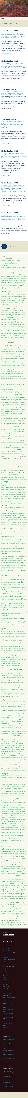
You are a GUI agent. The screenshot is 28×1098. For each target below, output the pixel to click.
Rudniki (8, 712)
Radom (9, 694)
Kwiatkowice (19, 520)
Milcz (14, 565)
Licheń (10, 531)
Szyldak (11, 799)
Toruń (8, 813)
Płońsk (3, 693)
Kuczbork (5, 517)
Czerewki (12, 340)
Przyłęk (13, 686)
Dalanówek (12, 348)
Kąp (18, 522)
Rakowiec (2, 701)
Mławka (7, 589)
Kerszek (16, 468)
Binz (5, 284)
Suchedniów (6, 779)
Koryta (21, 487)
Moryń (2, 579)
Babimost (17, 263)
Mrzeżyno (10, 584)
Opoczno (10, 633)
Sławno (19, 802)
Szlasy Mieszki (9, 795)
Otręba (20, 642)
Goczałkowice (20, 389)
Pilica (21, 656)
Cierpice (19, 333)
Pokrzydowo (15, 667)
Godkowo (24, 389)
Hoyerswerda (11, 424)
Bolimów (3, 288)
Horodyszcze (7, 424)
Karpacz (23, 463)
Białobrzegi (14, 278)
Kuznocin (2, 520)
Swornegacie (11, 784)
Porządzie (6, 673)
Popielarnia (9, 672)
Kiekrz (23, 468)
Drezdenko (10, 356)
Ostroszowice (3, 638)
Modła (9, 576)
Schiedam (7, 727)
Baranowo (19, 269)
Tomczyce (17, 811)
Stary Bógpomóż (11, 767)
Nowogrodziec (19, 621)
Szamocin (12, 786)
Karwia (5, 464)
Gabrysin (17, 378)
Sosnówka (19, 751)
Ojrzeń (3, 629)
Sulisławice (15, 781)
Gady (20, 378)
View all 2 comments (7, 237)
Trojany (24, 813)
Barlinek (12, 270)
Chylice (13, 328)
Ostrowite (16, 638)
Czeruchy (11, 343)
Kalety (18, 454)
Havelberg (10, 420)
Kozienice (3, 496)
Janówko (12, 438)
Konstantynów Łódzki (21, 485)
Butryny (8, 309)
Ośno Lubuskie (6, 646)
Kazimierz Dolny (7, 467)
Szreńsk (3, 796)
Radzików (17, 698)
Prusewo (14, 679)
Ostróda (12, 156)
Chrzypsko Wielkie (14, 326)
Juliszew (5, 451)
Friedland (11, 376)
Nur (16, 625)
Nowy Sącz (16, 622)
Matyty (25, 556)
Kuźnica (8, 520)
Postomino (13, 673)
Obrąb (5, 626)
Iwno (12, 426)
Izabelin (16, 427)
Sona (19, 749)
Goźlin (5, 399)
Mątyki (22, 587)
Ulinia (13, 825)
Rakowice (23, 700)
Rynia (6, 717)
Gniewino (19, 388)
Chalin (19, 314)
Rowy (14, 708)
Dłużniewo (20, 371)
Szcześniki (16, 789)
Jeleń (13, 445)
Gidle (2, 384)
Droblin (14, 356)
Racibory (8, 693)
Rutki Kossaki (14, 713)
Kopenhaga (7, 487)
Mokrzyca (10, 577)
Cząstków (3, 348)
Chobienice (20, 317)
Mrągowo (14, 584)
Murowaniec (7, 585)
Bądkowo (16, 310)
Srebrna (18, 753)
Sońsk (11, 753)
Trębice (18, 819)
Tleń (20, 809)
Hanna (25, 418)
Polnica (9, 669)
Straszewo (6, 771)
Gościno (2, 399)
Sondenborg (22, 749)
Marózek (16, 556)
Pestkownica (17, 652)
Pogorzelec (20, 665)
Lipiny (16, 533)
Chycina (10, 328)
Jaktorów (14, 433)
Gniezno (13, 389)
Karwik (11, 464)
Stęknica (17, 777)
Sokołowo (24, 747)
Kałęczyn (10, 468)
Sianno (19, 731)
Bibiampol (16, 280)
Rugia (16, 712)
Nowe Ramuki (13, 618)
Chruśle (6, 326)
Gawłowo (5, 382)
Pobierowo (18, 661)
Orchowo (21, 633)
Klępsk (20, 477)
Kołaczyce (7, 498)
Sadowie (9, 721)
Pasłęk (2, 37)
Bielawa (6, 282)
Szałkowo (3, 788)
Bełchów (12, 276)
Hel (16, 420)
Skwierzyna (22, 741)
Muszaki (16, 585)
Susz (17, 782)
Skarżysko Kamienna (5, 739)
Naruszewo (20, 594)
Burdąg (18, 306)
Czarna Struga (6, 337)
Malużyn (3, 551)
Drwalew (9, 358)
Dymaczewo (10, 359)
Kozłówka (23, 496)
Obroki (24, 625)
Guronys (8, 407)
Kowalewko (20, 492)
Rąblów (16, 719)
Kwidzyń (3, 522)
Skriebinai (24, 739)
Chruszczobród (21, 324)
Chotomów (19, 322)
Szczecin (11, 788)
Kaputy (10, 461)
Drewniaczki (3, 356)
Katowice (14, 464)
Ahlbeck (17, 258)
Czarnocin (18, 337)
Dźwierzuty (24, 371)
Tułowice (4, 823)
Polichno (2, 669)
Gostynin (3, 394)
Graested (2, 400)
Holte (9, 423)
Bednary (20, 274)
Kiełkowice (18, 470)
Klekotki (10, 474)
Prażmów (17, 677)
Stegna (12, 768)
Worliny (14, 37)
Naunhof (11, 599)
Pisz (5, 659)
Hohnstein (3, 423)
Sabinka (2, 721)
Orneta (2, 634)
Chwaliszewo (6, 328)
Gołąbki (18, 397)
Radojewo (6, 694)
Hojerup (6, 423)
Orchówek (24, 633)
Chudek (23, 326)
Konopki (3, 485)
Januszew (16, 436)
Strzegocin (5, 774)
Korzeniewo (6, 489)
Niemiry (22, 607)
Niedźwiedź (18, 605)
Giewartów (3, 386)
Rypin (9, 717)
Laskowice (23, 524)
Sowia (22, 751)
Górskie (21, 411)
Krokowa (20, 503)
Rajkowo (11, 700)
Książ (5, 515)
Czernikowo (3, 342)
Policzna (6, 669)
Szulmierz (15, 796)
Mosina (18, 579)
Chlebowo (3, 317)
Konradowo (11, 485)
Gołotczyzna (8, 397)
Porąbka (9, 673)
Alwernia (14, 260)
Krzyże (20, 511)
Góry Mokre (7, 413)
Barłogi (2, 274)
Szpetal (16, 795)
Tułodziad (22, 821)
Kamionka (19, 458)
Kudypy (10, 124)
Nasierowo (18, 596)
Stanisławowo (4, 755)
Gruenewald (12, 404)
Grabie (11, 399)
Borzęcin (11, 294)
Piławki (19, 659)
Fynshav (14, 378)
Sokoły (2, 749)
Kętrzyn (9, 524)
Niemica (19, 607)
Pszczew (24, 686)
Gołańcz (23, 394)
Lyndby (17, 548)
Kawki (20, 464)
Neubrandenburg (4, 601)
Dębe (8, 370)
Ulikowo (10, 825)
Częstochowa (8, 348)
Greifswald (6, 400)
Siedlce (2, 733)
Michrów (2, 562)
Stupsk (14, 777)
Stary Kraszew (16, 767)
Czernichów (25, 340)
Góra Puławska (21, 409)
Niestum (20, 610)
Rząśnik (8, 719)
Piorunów (6, 657)
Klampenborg (16, 472)
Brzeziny (9, 302)
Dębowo (2, 371)
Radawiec (22, 693)
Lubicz (14, 543)
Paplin (9, 648)
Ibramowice (24, 424)
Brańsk (14, 296)
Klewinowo (23, 474)
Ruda (19, 710)
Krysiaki (9, 509)
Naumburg (8, 599)
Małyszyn (3, 560)
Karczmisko (19, 461)
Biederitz (24, 280)
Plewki (25, 659)
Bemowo (23, 274)
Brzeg (4, 302)
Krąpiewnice (23, 513)
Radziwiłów (21, 698)
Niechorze (17, 603)
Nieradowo (14, 610)
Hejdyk (14, 420)
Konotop (7, 485)
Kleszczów (19, 474)
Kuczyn (8, 517)
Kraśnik (25, 501)
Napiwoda (9, 593)
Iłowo (11, 429)
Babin (21, 263)
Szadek (5, 786)
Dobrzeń (14, 351)
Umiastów (19, 825)
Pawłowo (24, 650)
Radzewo (2, 698)
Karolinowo (17, 463)
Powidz (24, 673)
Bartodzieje (3, 272)
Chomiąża (3, 322)
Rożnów (9, 710)
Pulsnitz (8, 687)
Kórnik (17, 522)
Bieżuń (2, 284)
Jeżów (13, 449)
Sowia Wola (5, 753)
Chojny (23, 319)
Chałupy (13, 315)
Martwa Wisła (19, 554)
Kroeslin (6, 503)
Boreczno (20, 288)
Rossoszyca (14, 706)
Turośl (9, 821)
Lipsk (15, 536)
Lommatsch (23, 539)
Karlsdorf (23, 461)
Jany (24, 436)
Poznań (16, 675)
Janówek (7, 438)
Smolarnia (7, 745)
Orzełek (13, 634)
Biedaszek (21, 280)
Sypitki (2, 786)
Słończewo (17, 804)
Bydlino (23, 308)
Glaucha (21, 386)
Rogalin (12, 704)
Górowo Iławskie (17, 411)
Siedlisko (5, 733)
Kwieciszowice (7, 522)
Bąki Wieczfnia (22, 310)
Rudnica (5, 712)
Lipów (19, 536)
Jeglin (25, 444)
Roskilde (10, 706)
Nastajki (21, 596)
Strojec (12, 771)
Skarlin (18, 737)
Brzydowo (15, 305)
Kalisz (23, 454)
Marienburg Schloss (19, 551)
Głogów (12, 416)
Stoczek (16, 768)
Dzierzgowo (7, 363)
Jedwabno (17, 444)
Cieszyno (21, 333)
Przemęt (8, 682)
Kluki (12, 477)
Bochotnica (18, 285)
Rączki (20, 720)
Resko (10, 703)
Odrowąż (13, 626)
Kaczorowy (15, 453)
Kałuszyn (6, 468)
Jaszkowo (9, 442)
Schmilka (17, 727)
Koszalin (9, 491)
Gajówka (24, 378)
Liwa (21, 188)
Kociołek (25, 479)
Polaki (18, 667)
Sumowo (2, 782)
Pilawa (19, 656)
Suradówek (10, 782)
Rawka (24, 701)
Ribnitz (18, 703)
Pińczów (22, 659)
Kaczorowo (11, 453)
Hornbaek (3, 424)
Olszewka (3, 631)
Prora (20, 677)
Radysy (16, 696)
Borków (10, 291)
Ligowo (9, 533)
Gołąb (16, 397)
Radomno (3, 696)
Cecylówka (22, 312)
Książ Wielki (8, 515)
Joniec (18, 449)
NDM (21, 599)
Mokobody (24, 576)
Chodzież (16, 319)
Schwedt (21, 727)
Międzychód (8, 568)
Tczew (21, 807)
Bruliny (18, 300)
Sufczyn (16, 779)
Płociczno (13, 691)
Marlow (16, 554)
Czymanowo (17, 345)
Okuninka (11, 628)
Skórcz (2, 743)
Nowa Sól (21, 611)
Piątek (15, 659)
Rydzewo (21, 715)
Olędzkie (19, 631)
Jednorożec (7, 444)
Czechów (9, 340)
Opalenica (23, 631)
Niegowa (2, 607)
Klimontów (6, 477)
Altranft (11, 260)
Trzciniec (9, 817)
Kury (11, 519)
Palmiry (21, 646)
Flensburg (18, 374)
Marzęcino (12, 556)
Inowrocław (6, 427)
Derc (17, 349)
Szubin (12, 796)
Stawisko (6, 768)
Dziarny (21, 359)
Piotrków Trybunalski (15, 657)
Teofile (6, 809)
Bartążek (15, 273)
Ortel (5, 634)
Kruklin (8, 507)
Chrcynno (9, 324)
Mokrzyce (14, 578)
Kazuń (20, 467)
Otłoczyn (2, 644)
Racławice (18, 693)
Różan (11, 719)
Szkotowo (4, 795)
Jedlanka (22, 442)
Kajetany (12, 454)
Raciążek (15, 693)
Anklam (8, 262)
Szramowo (23, 795)
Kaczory (18, 453)
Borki (24, 288)
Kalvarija (12, 456)
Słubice (20, 804)
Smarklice (24, 743)
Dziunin (12, 365)
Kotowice (6, 492)
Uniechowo (23, 825)
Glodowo (8, 388)
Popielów (12, 672)
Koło (18, 498)
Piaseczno (14, 653)
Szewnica (14, 793)
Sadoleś (6, 721)
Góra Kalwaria (12, 409)
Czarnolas (22, 337)
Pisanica (2, 659)
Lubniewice (23, 545)
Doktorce (7, 353)
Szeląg (25, 791)
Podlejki (9, 665)
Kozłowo (16, 496)
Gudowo (5, 407)
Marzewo (9, 556)
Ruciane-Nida (13, 710)
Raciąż (12, 693)
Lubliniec (16, 545)
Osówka (14, 642)
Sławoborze (23, 802)
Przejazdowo (4, 682)
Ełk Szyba (3, 374)
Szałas (22, 786)
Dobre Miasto (3, 351)
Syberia (23, 784)
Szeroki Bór (8, 793)
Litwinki (16, 539)
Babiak (11, 263)
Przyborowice (18, 684)
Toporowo (5, 813)
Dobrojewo (8, 351)
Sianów (21, 731)
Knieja (23, 477)
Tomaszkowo (13, 96)
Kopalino (2, 487)
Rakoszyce (19, 700)
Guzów (17, 407)
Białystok (10, 280)
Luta (8, 548)
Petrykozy (21, 652)
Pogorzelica (3, 667)
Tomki (20, 811)
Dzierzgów (16, 363)
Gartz (21, 379)
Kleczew (2, 474)
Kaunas (17, 464)
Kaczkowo (7, 453)
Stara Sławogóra (23, 757)
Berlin (9, 276)
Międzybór (21, 567)
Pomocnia (4, 672)
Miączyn (11, 567)
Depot (16, 349)
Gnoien (17, 389)
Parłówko (15, 648)
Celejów (10, 314)
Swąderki (15, 784)
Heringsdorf (9, 421)
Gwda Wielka (21, 407)
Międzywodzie (4, 570)
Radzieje (6, 698)
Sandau (23, 723)
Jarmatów (3, 440)
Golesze (12, 391)
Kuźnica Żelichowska (13, 520)
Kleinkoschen (6, 474)
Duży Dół (6, 359)
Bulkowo (14, 306)
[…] (19, 50)
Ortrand (7, 634)
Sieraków (15, 735)
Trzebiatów (13, 817)
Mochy (17, 573)
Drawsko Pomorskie (11, 354)
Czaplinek (23, 335)
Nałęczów (17, 599)
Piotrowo (21, 657)
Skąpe (5, 743)
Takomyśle (23, 805)
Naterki (7, 189)
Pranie (11, 677)
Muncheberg (3, 585)
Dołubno (2, 354)
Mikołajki (24, 564)
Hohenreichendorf (17, 421)
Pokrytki (11, 667)
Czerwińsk (16, 342)
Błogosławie (6, 312)
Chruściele (3, 326)
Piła (17, 659)
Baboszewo (4, 265)
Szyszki (10, 800)
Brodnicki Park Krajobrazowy (17, 298)
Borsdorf (18, 291)
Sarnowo (17, 725)
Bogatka (7, 287)
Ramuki (8, 701)
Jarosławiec (15, 440)
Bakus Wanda (3, 269)
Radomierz (13, 694)
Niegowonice (6, 607)
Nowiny (11, 621)
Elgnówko (18, 373)
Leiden (12, 526)
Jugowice (23, 449)
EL (21, 37)
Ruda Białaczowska (23, 710)
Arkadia (24, 262)
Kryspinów (14, 509)
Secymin (11, 729)
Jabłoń (14, 432)
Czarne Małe (15, 337)
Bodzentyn (22, 285)
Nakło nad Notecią (20, 591)
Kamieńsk (11, 458)
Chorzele (7, 322)
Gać (12, 382)
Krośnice (23, 505)
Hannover (3, 420)
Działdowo (5, 362)
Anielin (6, 262)
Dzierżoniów (20, 363)
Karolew (9, 463)
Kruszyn (20, 507)
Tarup (19, 807)
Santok (5, 725)
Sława (13, 802)
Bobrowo (15, 285)
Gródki (19, 406)
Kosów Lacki (24, 491)
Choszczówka (12, 322)
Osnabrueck (20, 636)
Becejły (14, 274)
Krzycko (23, 509)
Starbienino (19, 760)
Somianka (14, 749)
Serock (13, 731)
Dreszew (25, 354)
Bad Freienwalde (22, 265)
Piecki (23, 653)
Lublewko (9, 545)
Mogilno (16, 576)
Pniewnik (9, 661)
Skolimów (17, 739)
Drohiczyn (3, 358)
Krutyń (23, 507)
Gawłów (9, 382)
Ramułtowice (12, 701)
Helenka (19, 420)
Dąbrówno (3, 369)
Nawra (14, 599)
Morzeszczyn (6, 579)
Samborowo (17, 156)
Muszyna (19, 585)
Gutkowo (11, 407)
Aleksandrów (22, 258)
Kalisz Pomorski (8, 456)
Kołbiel (12, 498)
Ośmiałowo (23, 644)
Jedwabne (12, 444)
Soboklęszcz (22, 745)
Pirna (23, 657)
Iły (13, 429)
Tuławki (18, 821)
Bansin (13, 269)
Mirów (23, 565)
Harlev (6, 420)
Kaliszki (3, 456)
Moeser (14, 576)
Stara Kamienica (8, 757)
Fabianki (6, 374)
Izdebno (3, 429)
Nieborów (12, 603)
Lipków (20, 533)
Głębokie (14, 418)
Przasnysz (3, 680)
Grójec (22, 406)
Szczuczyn (24, 789)
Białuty (7, 280)
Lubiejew (20, 543)
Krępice (2, 515)
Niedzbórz (8, 605)
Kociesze (17, 479)
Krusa (15, 507)
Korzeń (10, 489)
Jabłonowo (3, 431)
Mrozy (6, 584)
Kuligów (19, 517)
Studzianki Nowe (9, 777)
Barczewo (7, 270)
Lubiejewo (24, 543)
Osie (21, 634)
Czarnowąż (16, 339)
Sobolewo (3, 747)
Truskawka (19, 815)
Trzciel (6, 817)
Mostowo (21, 579)
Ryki (24, 715)
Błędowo (14, 312)
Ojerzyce (24, 626)
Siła (6, 96)
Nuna (13, 625)
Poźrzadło (24, 675)
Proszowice (10, 679)
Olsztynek (14, 631)
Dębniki (24, 369)
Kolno (25, 482)
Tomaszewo (4, 811)
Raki (17, 700)
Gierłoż (12, 384)
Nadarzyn (3, 591)
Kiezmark (11, 470)
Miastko (24, 560)
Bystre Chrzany (4, 310)
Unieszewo (19, 96)
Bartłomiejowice (20, 272)
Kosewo (17, 489)
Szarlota (19, 786)
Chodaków (4, 319)
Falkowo (11, 374)
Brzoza (16, 302)
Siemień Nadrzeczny (22, 733)
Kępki (6, 524)
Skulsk (18, 741)
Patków (14, 650)
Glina (23, 386)
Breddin (21, 296)
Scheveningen (3, 727)
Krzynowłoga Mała (16, 511)
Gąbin (14, 413)
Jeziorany (7, 447)
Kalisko (20, 454)
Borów (16, 294)
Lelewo (24, 526)
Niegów (11, 607)
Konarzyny (13, 483)
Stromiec (14, 771)
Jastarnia (22, 440)
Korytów (2, 489)
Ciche (23, 328)
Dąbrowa (7, 367)
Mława (3, 589)
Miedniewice (14, 562)
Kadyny (21, 453)
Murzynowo (12, 585)
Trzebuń (18, 817)
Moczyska (20, 573)
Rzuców (2, 719)
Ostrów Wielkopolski (9, 642)
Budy (22, 305)
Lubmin (19, 545)
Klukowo (16, 477)
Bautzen (8, 274)
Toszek (11, 813)
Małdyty (9, 36)
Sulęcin (22, 781)
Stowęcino (5, 770)
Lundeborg (22, 546)
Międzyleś (11, 568)
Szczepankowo (8, 789)
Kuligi (16, 517)
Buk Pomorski (10, 306)
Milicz (16, 565)
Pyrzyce (23, 689)
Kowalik (8, 494)
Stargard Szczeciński (20, 764)
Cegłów (7, 314)
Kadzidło (3, 455)
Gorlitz (23, 391)
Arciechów (20, 262)
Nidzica (7, 603)
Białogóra (20, 278)
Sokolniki (20, 747)
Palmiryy (2, 648)
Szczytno (14, 791)
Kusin (22, 519)
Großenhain (23, 402)
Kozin (6, 496)
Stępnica (20, 777)
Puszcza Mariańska (19, 687)
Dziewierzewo (3, 365)
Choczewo (24, 317)
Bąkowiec (2, 312)
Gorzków (16, 392)
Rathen (15, 701)
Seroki (17, 731)
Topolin (2, 813)
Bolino (7, 288)
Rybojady (2, 715)
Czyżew (21, 345)
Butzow (12, 308)
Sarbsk (11, 725)
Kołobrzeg (21, 498)
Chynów (20, 328)
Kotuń (9, 492)
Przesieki (17, 682)
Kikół (2, 472)
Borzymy (3, 294)
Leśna (19, 528)
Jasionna (18, 440)
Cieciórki (2, 333)
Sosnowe (11, 751)
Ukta (8, 825)
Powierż (8, 675)
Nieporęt (4, 610)
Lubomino (10, 546)
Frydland (22, 376)
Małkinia (17, 558)
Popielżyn (16, 672)
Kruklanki (5, 507)
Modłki (11, 576)
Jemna (15, 445)
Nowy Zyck (6, 625)
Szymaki (16, 799)
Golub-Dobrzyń (16, 391)
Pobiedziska (13, 661)
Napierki (4, 594)
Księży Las (12, 515)
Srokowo (22, 753)
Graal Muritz (8, 399)
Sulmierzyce (19, 781)
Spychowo (15, 753)
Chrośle (17, 324)
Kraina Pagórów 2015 (9, 183)
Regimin (8, 703)
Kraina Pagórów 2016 (9, 31)
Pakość (17, 646)
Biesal (23, 282)
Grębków (24, 406)
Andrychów (22, 260)
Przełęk (13, 684)
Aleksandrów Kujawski (5, 260)
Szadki (8, 786)
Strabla (8, 770)
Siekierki (8, 733)
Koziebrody (23, 494)
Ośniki (2, 646)
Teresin (10, 809)
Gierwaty (9, 384)
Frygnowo (3, 378)
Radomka (21, 694)
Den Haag (13, 349)
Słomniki (8, 804)
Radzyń (8, 700)
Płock (16, 691)
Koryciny (15, 487)
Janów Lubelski (16, 438)
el (6, 221)
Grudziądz (7, 404)
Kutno (25, 519)
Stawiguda (22, 767)
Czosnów (8, 345)
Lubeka (7, 543)
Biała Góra (18, 276)
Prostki (22, 677)
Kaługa (2, 468)
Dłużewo (13, 371)
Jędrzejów (3, 453)
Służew (14, 805)
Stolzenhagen (23, 768)
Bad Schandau (7, 267)
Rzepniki (20, 717)
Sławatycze (16, 802)
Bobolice (7, 285)
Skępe (7, 743)
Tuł (16, 821)
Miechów (6, 562)
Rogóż (22, 704)
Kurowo (9, 519)
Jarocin (12, 440)
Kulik (23, 517)
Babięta (23, 263)
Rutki (10, 713)
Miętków (15, 570)
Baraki (15, 269)
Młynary (18, 589)
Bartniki (24, 270)
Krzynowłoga (10, 511)
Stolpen (19, 768)
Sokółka (10, 749)
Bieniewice (19, 282)
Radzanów (22, 696)
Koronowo (11, 487)
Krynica (2, 509)
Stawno (9, 768)
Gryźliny (3, 406)
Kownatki (12, 494)
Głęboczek (9, 418)
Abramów (3, 258)
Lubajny (9, 541)
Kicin (18, 468)
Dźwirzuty (3, 373)
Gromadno (20, 402)
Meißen (13, 560)
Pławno (5, 691)
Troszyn (6, 815)
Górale (15, 409)
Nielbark (15, 607)
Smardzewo (19, 743)
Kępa (25, 522)
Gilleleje (6, 386)
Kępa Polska (3, 524)
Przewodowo (3, 684)
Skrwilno (5, 741)
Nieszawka (3, 611)
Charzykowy (7, 315)
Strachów (20, 770)
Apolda (14, 262)
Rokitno (6, 706)
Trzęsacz (10, 819)
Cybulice (10, 335)
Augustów (3, 263)
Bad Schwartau (12, 267)
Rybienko (20, 713)
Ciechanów (10, 330)
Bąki (19, 310)
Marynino (4, 556)
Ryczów (18, 715)
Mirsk (19, 565)
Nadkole (6, 591)
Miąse (14, 567)
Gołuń (14, 397)
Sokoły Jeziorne (6, 749)
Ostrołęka (20, 638)
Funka (12, 378)
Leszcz (8, 528)
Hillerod (13, 421)
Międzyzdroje (11, 570)
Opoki (13, 633)
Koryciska (18, 487)
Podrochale (13, 665)
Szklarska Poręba (21, 793)
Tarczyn (5, 807)
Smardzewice (14, 743)
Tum (4, 821)
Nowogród (23, 621)
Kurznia (13, 519)
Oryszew (10, 634)
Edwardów (11, 373)
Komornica (7, 483)
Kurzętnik (17, 519)
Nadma (10, 591)
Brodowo (4, 300)
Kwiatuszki (24, 520)
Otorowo (17, 642)
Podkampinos (20, 663)
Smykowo (11, 745)
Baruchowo (25, 272)
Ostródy (8, 640)
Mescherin (21, 560)
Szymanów (21, 799)
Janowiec (21, 433)
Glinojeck (3, 388)
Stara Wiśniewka (7, 760)
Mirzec (21, 565)
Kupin (25, 517)
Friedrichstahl (15, 376)
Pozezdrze (12, 675)
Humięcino (15, 424)
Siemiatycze (17, 733)
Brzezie (6, 302)
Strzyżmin (10, 775)
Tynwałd (10, 67)
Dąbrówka (22, 367)
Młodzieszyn (14, 589)
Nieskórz (17, 610)
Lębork (20, 548)
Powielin (4, 675)
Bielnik (16, 282)
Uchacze (2, 825)
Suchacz (2, 779)
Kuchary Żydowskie (19, 515)
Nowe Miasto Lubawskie (16, 615)
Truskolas (24, 815)
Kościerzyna (11, 500)
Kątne (23, 522)
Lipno (2, 536)
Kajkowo (15, 454)
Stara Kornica (18, 757)
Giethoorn (14, 384)
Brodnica (11, 298)
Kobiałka (7, 479)
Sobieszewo (18, 745)
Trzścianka (15, 819)
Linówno (13, 533)
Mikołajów (3, 565)
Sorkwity (6, 751)
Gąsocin (4, 415)
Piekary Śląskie (3, 656)
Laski (20, 524)
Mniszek (14, 573)
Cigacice (25, 333)
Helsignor (3, 421)
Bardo (10, 270)
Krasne (2, 501)
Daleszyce (16, 348)
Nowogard (14, 621)
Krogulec (12, 503)
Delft (5, 349)
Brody (7, 300)
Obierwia (20, 625)
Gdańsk (15, 382)
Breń (2, 298)
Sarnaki (14, 725)
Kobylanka (11, 479)
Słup (23, 804)
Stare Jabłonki (17, 762)
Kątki (20, 522)
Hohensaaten (22, 421)
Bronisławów (13, 300)
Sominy (17, 749)
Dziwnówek (20, 365)
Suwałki (19, 782)
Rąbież (14, 719)
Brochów (6, 298)
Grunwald (15, 404)
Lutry (10, 548)
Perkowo (13, 652)
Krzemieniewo (19, 509)
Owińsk (6, 644)
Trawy (16, 813)
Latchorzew (3, 526)
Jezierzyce (3, 447)
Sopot (3, 751)
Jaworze (18, 442)
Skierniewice (12, 739)
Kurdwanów (3, 519)
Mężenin (24, 587)
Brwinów (23, 300)
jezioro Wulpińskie (21, 447)
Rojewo (25, 704)
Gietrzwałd (12, 66)
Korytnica (24, 487)
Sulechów (19, 779)
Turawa (6, 821)
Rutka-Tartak (7, 713)
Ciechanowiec (3, 330)
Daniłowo (23, 348)
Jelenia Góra (9, 445)
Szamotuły (16, 786)
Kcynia (13, 468)
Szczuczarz (20, 789)
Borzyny (6, 294)
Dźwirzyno (7, 373)
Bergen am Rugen (4, 276)
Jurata (8, 451)
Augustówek (7, 263)
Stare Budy (8, 762)
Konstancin (15, 485)
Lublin (13, 545)
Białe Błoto (6, 278)
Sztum (6, 796)
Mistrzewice (3, 567)
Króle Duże (8, 513)
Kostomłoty (22, 489)
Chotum (4, 324)
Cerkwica (16, 314)
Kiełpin (21, 470)
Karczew (15, 461)
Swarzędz (7, 784)
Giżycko (12, 386)
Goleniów (9, 391)
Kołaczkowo (3, 498)
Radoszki (12, 696)
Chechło (16, 315)
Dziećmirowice (8, 365)
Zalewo (3, 97)
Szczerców (13, 789)
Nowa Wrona (5, 613)
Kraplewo (22, 500)
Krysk (12, 509)
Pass (2, 650)
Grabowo (17, 399)
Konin (20, 483)
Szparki (13, 795)
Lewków (16, 528)
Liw (18, 539)
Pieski (8, 656)
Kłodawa (14, 524)
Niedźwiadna (13, 605)
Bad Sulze (20, 267)
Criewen (6, 335)
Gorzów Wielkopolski (22, 392)
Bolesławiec (22, 287)
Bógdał (12, 310)
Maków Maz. (14, 550)
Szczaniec (7, 788)
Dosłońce (23, 353)
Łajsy (6, 97)
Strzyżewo (7, 775)
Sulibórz (8, 781)
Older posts (9, 246)
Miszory (7, 567)
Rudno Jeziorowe (12, 712)
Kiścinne (11, 472)
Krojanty (17, 503)
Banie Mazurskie (8, 269)
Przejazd (20, 680)
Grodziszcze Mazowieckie (14, 402)
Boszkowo (22, 294)
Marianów (14, 551)
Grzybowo (7, 406)
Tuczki (23, 819)
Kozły (20, 496)
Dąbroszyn (3, 367)
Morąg (21, 218)
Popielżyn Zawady (22, 672)
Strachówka (24, 770)
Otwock (23, 642)
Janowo (11, 436)
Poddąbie (11, 663)
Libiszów (7, 531)
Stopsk (2, 770)
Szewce (11, 793)
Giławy (9, 386)
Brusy (20, 300)
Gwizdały (2, 409)
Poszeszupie (17, 673)
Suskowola (13, 782)
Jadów (6, 433)
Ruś (6, 219)
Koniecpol (17, 483)
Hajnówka (17, 418)
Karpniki (2, 464)
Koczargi (4, 481)
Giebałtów (5, 384)
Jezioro (10, 447)
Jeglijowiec (22, 444)
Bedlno (16, 274)
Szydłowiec (23, 796)
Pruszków (21, 679)
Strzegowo (12, 774)
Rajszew (14, 700)
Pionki (2, 657)
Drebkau (17, 354)
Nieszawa (24, 610)
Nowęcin (10, 625)
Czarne (11, 337)
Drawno (5, 354)
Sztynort (9, 796)
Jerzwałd (14, 218)
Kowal (11, 492)
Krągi (16, 513)
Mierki (21, 562)
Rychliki (6, 715)
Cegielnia (4, 314)
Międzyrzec (15, 568)
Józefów (20, 451)
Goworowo (9, 395)
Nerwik (25, 599)
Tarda (11, 37)
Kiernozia (6, 470)
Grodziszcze (7, 402)
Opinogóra (6, 633)
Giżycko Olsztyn (16, 386)
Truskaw (13, 815)
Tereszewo (17, 809)
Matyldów (22, 556)
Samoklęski (11, 723)
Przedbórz (13, 680)
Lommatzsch (3, 541)
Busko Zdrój (3, 308)
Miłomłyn (13, 36)
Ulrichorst (16, 825)
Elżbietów (21, 373)
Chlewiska (6, 317)
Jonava (15, 449)
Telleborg (23, 807)
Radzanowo (19, 696)
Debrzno (2, 349)
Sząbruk (13, 800)
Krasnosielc (8, 501)
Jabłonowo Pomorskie (8, 431)
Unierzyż (2, 827)
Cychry (14, 335)
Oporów (17, 633)
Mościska (19, 582)
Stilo (14, 768)
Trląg (21, 813)
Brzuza (11, 305)
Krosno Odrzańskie (13, 505)
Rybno (23, 714)
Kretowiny (3, 503)
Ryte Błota (12, 717)
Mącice (15, 587)
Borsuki (21, 291)
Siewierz (24, 735)
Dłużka (16, 371)
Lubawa (17, 542)
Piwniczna (12, 659)
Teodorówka (3, 809)
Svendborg (22, 782)
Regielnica (4, 703)
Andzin (2, 262)
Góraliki (17, 409)
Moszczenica (13, 582)
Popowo (2, 673)
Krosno (9, 505)
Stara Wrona (13, 760)
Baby (9, 265)
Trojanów (2, 815)
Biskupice (15, 284)
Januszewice (21, 436)
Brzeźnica (13, 302)
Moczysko (23, 573)
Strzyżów (14, 775)
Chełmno (21, 315)
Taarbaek (16, 805)
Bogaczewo (3, 287)
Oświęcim (10, 646)
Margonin (10, 551)
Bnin (5, 285)
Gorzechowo (9, 392)
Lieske (7, 533)
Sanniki (2, 725)
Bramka (7, 66)
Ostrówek (14, 640)
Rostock (17, 706)
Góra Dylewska (7, 409)
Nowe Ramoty (19, 36)
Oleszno (19, 628)
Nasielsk (13, 596)
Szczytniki (10, 791)
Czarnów (3, 340)
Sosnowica (15, 751)
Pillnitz (23, 656)
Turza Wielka (13, 821)
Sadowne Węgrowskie (16, 721)
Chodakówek (11, 319)
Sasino (20, 725)
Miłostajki (3, 573)
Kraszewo (16, 501)
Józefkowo (17, 451)
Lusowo (25, 546)
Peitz (2, 652)
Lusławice (6, 548)
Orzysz (16, 634)
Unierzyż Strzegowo (8, 827)
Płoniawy (20, 691)
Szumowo (19, 796)
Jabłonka (18, 429)
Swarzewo (3, 784)
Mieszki (16, 564)
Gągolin (16, 413)
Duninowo (3, 359)
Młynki (21, 589)
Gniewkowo (24, 388)
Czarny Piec (22, 339)
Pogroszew (7, 667)
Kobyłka (15, 479)
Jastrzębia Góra (4, 442)
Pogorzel (16, 665)
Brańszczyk (18, 296)
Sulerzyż (4, 781)
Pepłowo (5, 652)
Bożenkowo (3, 296)
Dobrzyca (17, 351)
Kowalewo (24, 492)
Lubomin (7, 546)
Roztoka (4, 710)
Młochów (10, 589)
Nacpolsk (24, 589)
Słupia (5, 805)
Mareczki (6, 551)
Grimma (9, 400)
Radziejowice (10, 698)
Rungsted (18, 712)
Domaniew (14, 353)
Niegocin (22, 605)
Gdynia (19, 382)
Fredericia (7, 376)
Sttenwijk (17, 775)
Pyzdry (2, 691)
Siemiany (3, 96)
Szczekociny (21, 788)
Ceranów (13, 314)
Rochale (6, 704)
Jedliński (2, 444)
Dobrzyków (21, 351)
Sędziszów (23, 800)
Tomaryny (23, 809)
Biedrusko (3, 282)
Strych (21, 771)
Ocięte (8, 626)
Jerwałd (21, 445)
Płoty (22, 691)
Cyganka (16, 335)
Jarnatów (6, 440)
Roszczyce (23, 706)
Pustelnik (13, 687)
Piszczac (8, 659)
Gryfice (21, 404)
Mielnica (18, 562)
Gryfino (24, 404)
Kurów (20, 519)
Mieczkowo (9, 562)
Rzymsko (5, 719)
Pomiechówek (16, 669)
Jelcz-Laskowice (4, 445)
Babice (14, 263)
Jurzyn (13, 451)
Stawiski (3, 768)
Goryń (6, 392)
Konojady (23, 483)
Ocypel (10, 626)
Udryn (5, 825)
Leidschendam (16, 526)
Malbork (19, 550)
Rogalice (9, 704)
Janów (2, 438)
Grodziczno (15, 400)
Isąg (6, 36)
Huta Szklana (19, 424)
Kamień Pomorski (5, 458)
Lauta (6, 526)
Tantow (2, 807)
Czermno (15, 340)
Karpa (20, 463)
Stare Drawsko (12, 762)
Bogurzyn (10, 287)
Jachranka (20, 432)
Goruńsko (3, 392)
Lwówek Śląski (13, 548)
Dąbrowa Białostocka (13, 367)
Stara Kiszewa (13, 757)
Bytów (9, 310)
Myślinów (12, 587)
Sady (23, 721)
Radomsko (8, 696)
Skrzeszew (10, 741)
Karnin (7, 463)
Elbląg (14, 373)
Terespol (13, 809)
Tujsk (2, 821)
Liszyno (13, 539)
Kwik (11, 522)
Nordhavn (17, 611)
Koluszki (3, 483)
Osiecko (2, 636)
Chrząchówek (20, 326)
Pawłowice (20, 650)
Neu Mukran (14, 601)
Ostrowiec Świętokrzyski (10, 638)
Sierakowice (9, 735)
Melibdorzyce (17, 560)
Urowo (13, 67)
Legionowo (9, 526)
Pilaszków (15, 656)
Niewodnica (11, 611)
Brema (24, 296)
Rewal (15, 703)
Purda (11, 687)
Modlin (4, 575)
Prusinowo (17, 679)
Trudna (8, 815)
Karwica (8, 464)
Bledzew (2, 285)
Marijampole (9, 554)
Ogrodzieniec (21, 626)
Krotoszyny (19, 505)
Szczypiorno (4, 791)
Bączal (14, 310)
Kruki (2, 507)
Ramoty (6, 701)
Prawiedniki (14, 677)
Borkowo (5, 291)
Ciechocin (16, 330)
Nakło (16, 591)
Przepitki (11, 682)
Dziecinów (11, 361)
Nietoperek (7, 611)
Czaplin (19, 335)
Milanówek (11, 565)
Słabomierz (10, 802)
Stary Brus (6, 767)
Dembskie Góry (8, 349)
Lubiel (2, 545)
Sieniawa (2, 735)
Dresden (21, 354)
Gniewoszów (9, 389)
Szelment (21, 791)
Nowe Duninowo (15, 613)
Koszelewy (13, 491)
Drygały (12, 358)
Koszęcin (20, 491)
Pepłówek (9, 652)
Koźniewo (16, 500)
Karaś (12, 461)
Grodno (12, 400)
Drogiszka (17, 356)
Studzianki (3, 777)
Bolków (10, 288)
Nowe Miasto (6, 615)
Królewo (12, 513)
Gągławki (20, 413)
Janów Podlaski (22, 438)
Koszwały (17, 491)
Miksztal (7, 565)
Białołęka (24, 278)
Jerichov (18, 445)
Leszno (12, 528)
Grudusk (3, 404)
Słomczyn (3, 804)
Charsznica (3, 315)
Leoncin (4, 528)
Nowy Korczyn (12, 622)
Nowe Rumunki (18, 618)
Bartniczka (19, 270)
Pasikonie (22, 648)
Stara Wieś (3, 760)
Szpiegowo (20, 795)
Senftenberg (3, 731)
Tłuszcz (23, 823)
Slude (10, 743)
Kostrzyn (3, 491)
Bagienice (23, 267)
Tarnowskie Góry (15, 807)
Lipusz (17, 536)
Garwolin (23, 380)
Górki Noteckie (11, 411)
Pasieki (18, 648)
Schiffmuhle (11, 727)
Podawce (8, 663)
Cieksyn (12, 333)
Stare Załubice (13, 765)
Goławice (18, 395)
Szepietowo (3, 793)
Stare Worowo (7, 764)
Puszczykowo (5, 689)
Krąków (19, 513)
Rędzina (23, 719)
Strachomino (12, 770)
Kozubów (11, 496)
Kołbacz (10, 498)
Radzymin (4, 700)
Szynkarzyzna (4, 800)
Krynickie (6, 509)
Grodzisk (20, 400)
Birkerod (7, 284)
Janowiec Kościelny (5, 436)
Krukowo (11, 507)
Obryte (2, 626)
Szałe (24, 786)
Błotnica (10, 312)
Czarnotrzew (8, 339)
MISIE (25, 565)
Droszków (6, 358)
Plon (2, 661)
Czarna (2, 337)
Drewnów (7, 356)
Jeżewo (10, 449)
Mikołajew (20, 564)
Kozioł (8, 496)
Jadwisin (2, 433)
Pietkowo (10, 656)
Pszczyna (3, 687)
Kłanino (12, 524)
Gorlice (21, 391)
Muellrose (22, 584)
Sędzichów (20, 800)
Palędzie (6, 648)
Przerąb (14, 682)
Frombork (19, 376)
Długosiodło (6, 371)
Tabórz (20, 805)
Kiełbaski (14, 470)
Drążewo (15, 358)
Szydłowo (3, 799)
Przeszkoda (21, 682)
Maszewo (19, 556)
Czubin (13, 345)
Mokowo (2, 577)
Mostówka (8, 582)
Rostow (20, 706)
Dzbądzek (14, 359)
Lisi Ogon (8, 539)
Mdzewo (10, 560)
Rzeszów (23, 717)
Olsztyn (24, 36)
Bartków (15, 270)
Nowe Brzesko (10, 613)
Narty (16, 593)
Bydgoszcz (16, 308)
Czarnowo (13, 339)
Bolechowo (14, 287)
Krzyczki (4, 511)
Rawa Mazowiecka (20, 701)
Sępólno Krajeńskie (4, 802)
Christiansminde (13, 324)
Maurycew (3, 558)
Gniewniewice (4, 389)
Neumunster (18, 601)
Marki (13, 554)
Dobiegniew (20, 349)
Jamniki (18, 433)
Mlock (7, 573)
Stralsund (3, 771)
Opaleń (2, 633)
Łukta (18, 37)
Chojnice (20, 319)
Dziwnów (16, 365)
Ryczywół (14, 715)
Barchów (3, 270)
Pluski (7, 661)
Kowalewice (15, 492)
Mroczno (3, 584)
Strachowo (16, 770)
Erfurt (24, 373)
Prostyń (3, 679)
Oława (11, 644)
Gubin (2, 407)
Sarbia (8, 725)
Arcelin (16, 262)
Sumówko (6, 782)
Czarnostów (3, 339)
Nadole (13, 591)
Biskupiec (19, 284)
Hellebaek (22, 420)
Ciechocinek (21, 330)
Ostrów (11, 640)
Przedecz (16, 680)
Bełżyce (15, 276)
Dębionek (17, 369)
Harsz (8, 420)
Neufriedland (9, 601)
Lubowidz (15, 546)
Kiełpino (24, 470)
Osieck (23, 634)
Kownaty (15, 494)
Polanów (21, 667)
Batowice (5, 274)
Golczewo (6, 391)
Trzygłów (6, 819)
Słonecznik (7, 37)
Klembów (15, 475)
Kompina (10, 483)
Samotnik (14, 723)
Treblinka (19, 813)
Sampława (19, 723)
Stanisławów (11, 755)
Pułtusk (16, 689)
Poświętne (20, 675)
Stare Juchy (22, 762)
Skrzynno (15, 741)
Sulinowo (11, 781)
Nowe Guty (20, 613)
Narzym (2, 596)
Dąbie (24, 365)
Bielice (12, 282)
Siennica (6, 735)
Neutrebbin (22, 601)
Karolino (12, 463)
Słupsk (11, 805)
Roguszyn (18, 704)
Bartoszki (7, 272)
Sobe (14, 745)
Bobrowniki (11, 285)
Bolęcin (16, 288)
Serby (7, 731)
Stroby (10, 771)
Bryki (2, 302)
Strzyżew (3, 775)
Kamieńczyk (23, 456)
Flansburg (15, 374)
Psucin (21, 686)
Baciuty (15, 265)
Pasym (5, 650)
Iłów (15, 429)
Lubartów (13, 541)
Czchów (6, 340)
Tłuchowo (20, 823)
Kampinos (5, 461)
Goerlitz (3, 391)
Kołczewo (15, 498)
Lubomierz (3, 546)
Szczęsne (18, 791)
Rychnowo (10, 716)
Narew (13, 593)
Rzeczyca (17, 717)
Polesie (23, 667)
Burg (20, 306)
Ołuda (13, 644)
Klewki (2, 477)
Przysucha (7, 686)
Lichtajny (13, 531)
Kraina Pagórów (16, 33)
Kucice (2, 517)
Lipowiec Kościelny (9, 536)
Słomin (6, 804)
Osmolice (16, 636)
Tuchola (20, 819)
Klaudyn (21, 472)
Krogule (9, 503)
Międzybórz (3, 568)
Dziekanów (15, 362)
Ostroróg (23, 636)
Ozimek (8, 644)
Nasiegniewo (7, 596)
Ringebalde (21, 703)
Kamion (15, 458)
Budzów (6, 306)
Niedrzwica (3, 605)
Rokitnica (2, 706)
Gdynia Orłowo (23, 382)
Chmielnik (16, 317)
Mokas (20, 576)
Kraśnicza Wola (21, 501)
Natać (24, 596)
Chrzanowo (9, 326)
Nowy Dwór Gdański (5, 622)
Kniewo (2, 479)
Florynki (22, 374)
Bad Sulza (16, 267)
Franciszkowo (3, 376)
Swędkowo (20, 784)
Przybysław (24, 684)
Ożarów (14, 646)
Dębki (20, 369)
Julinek (2, 451)
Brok (9, 300)
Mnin (12, 573)
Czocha (2, 345)
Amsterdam (18, 260)
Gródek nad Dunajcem (14, 406)
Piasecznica (8, 654)
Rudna (2, 712)
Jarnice (9, 440)
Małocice (21, 558)
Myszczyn (3, 587)
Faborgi (9, 374)
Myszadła (22, 585)
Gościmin (22, 397)
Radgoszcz (3, 694)
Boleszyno (18, 287)
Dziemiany (3, 363)
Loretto (7, 541)
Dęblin (22, 369)
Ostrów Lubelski (19, 640)
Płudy (6, 693)
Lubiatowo (10, 543)
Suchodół (9, 779)
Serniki (9, 731)
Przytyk (10, 686)
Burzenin (22, 306)
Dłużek (10, 371)
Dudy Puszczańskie (20, 358)
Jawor (16, 442)
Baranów (23, 269)
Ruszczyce (22, 712)
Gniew (16, 388)
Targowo (11, 807)
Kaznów (16, 467)
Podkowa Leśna (3, 665)
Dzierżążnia (24, 363)
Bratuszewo (11, 296)
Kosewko (13, 489)
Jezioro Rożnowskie (15, 447)
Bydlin (20, 308)
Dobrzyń (3, 353)
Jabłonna (22, 429)
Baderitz (18, 265)
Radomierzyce (17, 694)
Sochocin (16, 747)
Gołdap (2, 397)
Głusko (5, 418)
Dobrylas (11, 351)
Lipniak (24, 533)
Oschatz (19, 634)
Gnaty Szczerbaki (12, 388)
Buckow (19, 305)
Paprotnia (11, 648)
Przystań (3, 686)
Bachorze (11, 265)
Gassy (2, 382)
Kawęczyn (23, 464)
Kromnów (4, 505)
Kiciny (20, 468)
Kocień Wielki (21, 479)
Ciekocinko (6, 333)
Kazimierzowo (13, 467)
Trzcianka (3, 817)
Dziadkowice (18, 359)
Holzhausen (15, 423)
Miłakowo (18, 570)
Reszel (13, 703)
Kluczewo (9, 477)
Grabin (14, 399)
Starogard (3, 767)
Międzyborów (17, 567)
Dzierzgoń (12, 363)
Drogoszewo (22, 356)
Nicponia (2, 603)
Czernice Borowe (20, 340)
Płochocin (9, 691)
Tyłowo (16, 823)
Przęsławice (17, 686)
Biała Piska (22, 276)
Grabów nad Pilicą (21, 399)
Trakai (14, 813)
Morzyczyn (10, 579)
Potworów (20, 673)
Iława (18, 66)
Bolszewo (12, 288)
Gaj (22, 378)
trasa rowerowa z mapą (18, 34)
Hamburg (22, 418)
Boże (25, 294)
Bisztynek (23, 284)
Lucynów (18, 546)
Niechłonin (21, 603)
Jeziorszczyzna (4, 449)
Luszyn (2, 548)
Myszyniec (8, 587)
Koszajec (6, 491)
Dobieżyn (24, 349)
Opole (15, 633)
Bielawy (9, 282)
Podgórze (15, 663)
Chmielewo (11, 317)
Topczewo (23, 811)
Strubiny (17, 771)
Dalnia (20, 348)
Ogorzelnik (16, 626)
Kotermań (3, 492)
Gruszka (18, 404)
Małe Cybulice (12, 558)
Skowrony (20, 739)
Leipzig (20, 526)
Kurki (6, 519)
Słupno (8, 805)
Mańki (6, 560)
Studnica (20, 775)
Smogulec (3, 745)
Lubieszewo (6, 545)
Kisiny (8, 472)
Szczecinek (16, 788)
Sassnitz (22, 725)
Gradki (25, 399)
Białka (10, 278)
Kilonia (5, 472)
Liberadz (3, 531)
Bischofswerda (11, 284)
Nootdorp (14, 611)
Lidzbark (17, 531)
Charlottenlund (22, 314)
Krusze (17, 507)
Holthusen (11, 423)
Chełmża (24, 315)
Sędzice (16, 800)
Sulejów (22, 779)
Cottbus (3, 335)
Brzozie (20, 302)
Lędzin (23, 548)
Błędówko (18, 312)
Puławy (13, 689)
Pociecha (4, 663)
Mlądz (10, 573)
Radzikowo (14, 698)
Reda (2, 703)
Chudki (2, 328)
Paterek (12, 650)
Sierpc (21, 736)
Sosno (9, 751)
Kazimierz (3, 467)
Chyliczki (17, 328)
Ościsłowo (17, 644)
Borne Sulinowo (14, 291)
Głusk (2, 418)
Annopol (11, 262)
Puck (6, 687)
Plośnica (4, 661)
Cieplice (16, 333)
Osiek (9, 636)
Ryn (2, 717)
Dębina (12, 369)
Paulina (17, 650)
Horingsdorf (19, 423)
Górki (7, 411)
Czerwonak (20, 342)
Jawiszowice (13, 442)
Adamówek (8, 259)
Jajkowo (10, 434)
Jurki (11, 451)
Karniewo (3, 463)
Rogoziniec (15, 704)
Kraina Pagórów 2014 (9, 213)
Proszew (6, 679)
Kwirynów (14, 522)
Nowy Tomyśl (21, 622)
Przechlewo (9, 680)
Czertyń (7, 342)
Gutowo (14, 407)
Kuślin (6, 520)
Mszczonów (18, 584)
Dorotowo (3, 188)
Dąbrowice (18, 367)
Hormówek (23, 423)
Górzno (11, 413)
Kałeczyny (24, 467)
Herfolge (6, 421)
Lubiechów (17, 543)
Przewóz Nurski (9, 684)
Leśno (21, 528)
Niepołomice (10, 610)
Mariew (4, 553)
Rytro (15, 717)
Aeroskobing (14, 258)
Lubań (21, 541)
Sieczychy (24, 731)
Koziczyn (18, 494)
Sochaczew (9, 747)
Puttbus (9, 689)
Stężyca (23, 777)
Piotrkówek (10, 657)
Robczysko (3, 704)
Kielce (2, 470)
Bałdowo (11, 274)
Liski (11, 539)
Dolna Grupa (11, 353)
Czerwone (24, 342)
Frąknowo (8, 378)
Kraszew (13, 501)
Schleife (15, 727)
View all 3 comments (7, 53)
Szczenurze (3, 789)
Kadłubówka (8, 454)
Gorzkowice (13, 392)
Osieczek (6, 636)
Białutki (3, 280)
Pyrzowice (20, 689)
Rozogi (19, 708)
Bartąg (12, 273)
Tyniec (9, 823)
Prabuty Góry (7, 677)
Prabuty (3, 677)
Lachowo (17, 524)
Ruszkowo (3, 713)
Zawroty (17, 191)
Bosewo (18, 294)
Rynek (4, 717)
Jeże (7, 449)
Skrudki (2, 741)
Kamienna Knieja (16, 456)
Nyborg (18, 625)
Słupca (2, 805)
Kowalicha (4, 494)
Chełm (19, 315)
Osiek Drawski (12, 636)
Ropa (8, 706)
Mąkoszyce (19, 587)
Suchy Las (13, 779)
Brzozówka (5, 305)
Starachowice (17, 755)
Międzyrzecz (20, 568)
